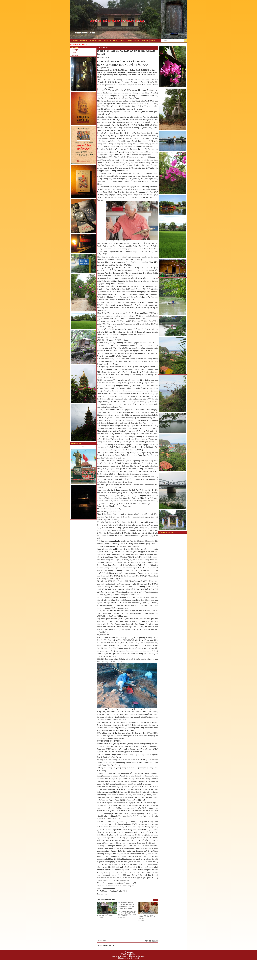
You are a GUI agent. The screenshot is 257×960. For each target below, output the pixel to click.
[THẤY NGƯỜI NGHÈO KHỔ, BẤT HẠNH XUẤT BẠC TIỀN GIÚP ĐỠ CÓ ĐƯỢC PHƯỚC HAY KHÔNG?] (107, 906)
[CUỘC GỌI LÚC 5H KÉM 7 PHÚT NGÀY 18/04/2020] (148, 907)
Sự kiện (136, 40)
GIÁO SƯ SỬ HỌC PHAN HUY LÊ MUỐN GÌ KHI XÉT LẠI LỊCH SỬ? (127, 916)
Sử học (105, 40)
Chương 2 (74, 52)
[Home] (99, 47)
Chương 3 (74, 55)
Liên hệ (152, 40)
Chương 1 (74, 50)
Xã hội (129, 40)
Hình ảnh (145, 40)
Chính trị (122, 40)
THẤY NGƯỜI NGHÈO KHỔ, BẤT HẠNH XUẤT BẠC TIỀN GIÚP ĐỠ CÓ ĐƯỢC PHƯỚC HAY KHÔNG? (106, 913)
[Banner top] (128, 1)
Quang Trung (75, 47)
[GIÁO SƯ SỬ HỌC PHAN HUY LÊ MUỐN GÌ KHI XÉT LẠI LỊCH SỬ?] (127, 908)
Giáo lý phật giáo (95, 40)
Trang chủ (74, 40)
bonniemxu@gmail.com (137, 956)
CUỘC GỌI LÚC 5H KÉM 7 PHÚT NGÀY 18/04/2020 (146, 915)
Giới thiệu (83, 40)
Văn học (113, 40)
